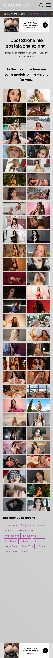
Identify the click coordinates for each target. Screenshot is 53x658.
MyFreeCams (12, 535)
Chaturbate (11, 525)
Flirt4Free (39, 541)
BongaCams (27, 525)
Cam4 (41, 525)
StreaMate (27, 546)
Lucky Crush (11, 546)
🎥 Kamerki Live (37, 14)
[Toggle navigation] (48, 5)
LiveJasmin (29, 535)
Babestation (11, 551)
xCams (41, 546)
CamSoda (10, 541)
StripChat (10, 530)
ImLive (25, 551)
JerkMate (25, 541)
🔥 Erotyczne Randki (14, 14)
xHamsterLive (26, 530)
